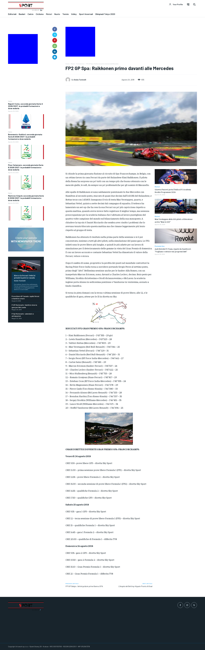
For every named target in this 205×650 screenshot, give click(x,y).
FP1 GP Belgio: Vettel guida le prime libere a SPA (84, 586)
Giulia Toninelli (20, 281)
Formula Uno (80, 64)
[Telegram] (54, 57)
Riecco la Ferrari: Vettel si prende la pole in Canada (24, 276)
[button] (194, 4)
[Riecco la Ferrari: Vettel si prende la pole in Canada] (26, 266)
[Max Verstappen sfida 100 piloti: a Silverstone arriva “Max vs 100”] (176, 206)
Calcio (10, 101)
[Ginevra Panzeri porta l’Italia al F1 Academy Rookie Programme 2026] (176, 176)
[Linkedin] (54, 51)
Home (67, 64)
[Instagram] (187, 605)
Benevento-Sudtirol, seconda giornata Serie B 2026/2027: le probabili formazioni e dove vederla (25, 136)
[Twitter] (54, 34)
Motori (73, 64)
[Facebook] (54, 29)
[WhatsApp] (54, 46)
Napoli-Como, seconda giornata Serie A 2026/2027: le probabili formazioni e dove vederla (25, 106)
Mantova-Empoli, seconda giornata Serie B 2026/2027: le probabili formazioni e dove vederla (26, 198)
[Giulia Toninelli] (68, 79)
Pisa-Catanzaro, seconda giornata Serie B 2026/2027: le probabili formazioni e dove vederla (25, 167)
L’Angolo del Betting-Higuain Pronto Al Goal (135, 586)
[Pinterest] (54, 40)
